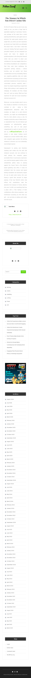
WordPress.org (11, 655)
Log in (8, 644)
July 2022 (9, 571)
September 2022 (11, 564)
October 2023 (10, 519)
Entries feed (10, 648)
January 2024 (10, 508)
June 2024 (9, 491)
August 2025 (10, 441)
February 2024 (11, 505)
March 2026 (10, 417)
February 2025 (11, 462)
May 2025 (9, 452)
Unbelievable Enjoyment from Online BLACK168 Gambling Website (15, 231)
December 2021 (11, 596)
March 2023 (10, 543)
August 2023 (10, 526)
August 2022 (10, 568)
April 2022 (9, 582)
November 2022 (11, 557)
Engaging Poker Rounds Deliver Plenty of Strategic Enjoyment (15, 352)
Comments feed (11, 651)
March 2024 (10, 501)
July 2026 (9, 403)
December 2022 (11, 554)
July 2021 (9, 614)
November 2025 (11, 431)
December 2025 (11, 427)
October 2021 (10, 603)
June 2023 (9, 533)
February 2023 (10, 547)
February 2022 (11, 589)
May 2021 (9, 621)
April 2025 (9, 455)
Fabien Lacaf (8, 6)
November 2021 (11, 600)
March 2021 (10, 628)
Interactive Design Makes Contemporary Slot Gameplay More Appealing (16, 345)
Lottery (9, 298)
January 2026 (10, 424)
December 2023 (11, 512)
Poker (8, 301)
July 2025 (9, 445)
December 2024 (11, 469)
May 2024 (9, 494)
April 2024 (9, 498)
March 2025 (10, 459)
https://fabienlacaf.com (15, 214)
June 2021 (9, 617)
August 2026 (10, 399)
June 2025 (9, 448)
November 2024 (11, 473)
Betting (9, 287)
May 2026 (9, 410)
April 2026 (9, 413)
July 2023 (9, 529)
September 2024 (11, 480)
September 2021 (11, 607)
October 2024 (10, 476)
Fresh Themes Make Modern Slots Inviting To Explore (15, 337)
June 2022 (9, 575)
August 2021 (10, 610)
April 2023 (9, 540)
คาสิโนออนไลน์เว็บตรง (16, 132)
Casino (15, 15)
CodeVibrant (24, 674)
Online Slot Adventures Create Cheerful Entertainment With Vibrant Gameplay (16, 330)
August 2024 (10, 484)
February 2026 (10, 420)
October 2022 (10, 561)
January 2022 (10, 593)
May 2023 (9, 536)
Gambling (9, 294)
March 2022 (10, 586)
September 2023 (11, 522)
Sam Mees (12, 206)
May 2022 (9, 579)
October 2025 (10, 434)
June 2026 (9, 406)
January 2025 (10, 466)
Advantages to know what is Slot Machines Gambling (16, 225)
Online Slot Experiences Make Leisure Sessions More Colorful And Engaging (16, 323)
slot (8, 305)
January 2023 (10, 550)
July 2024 (9, 487)
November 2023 (11, 515)
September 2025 (11, 438)
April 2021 (9, 624)
